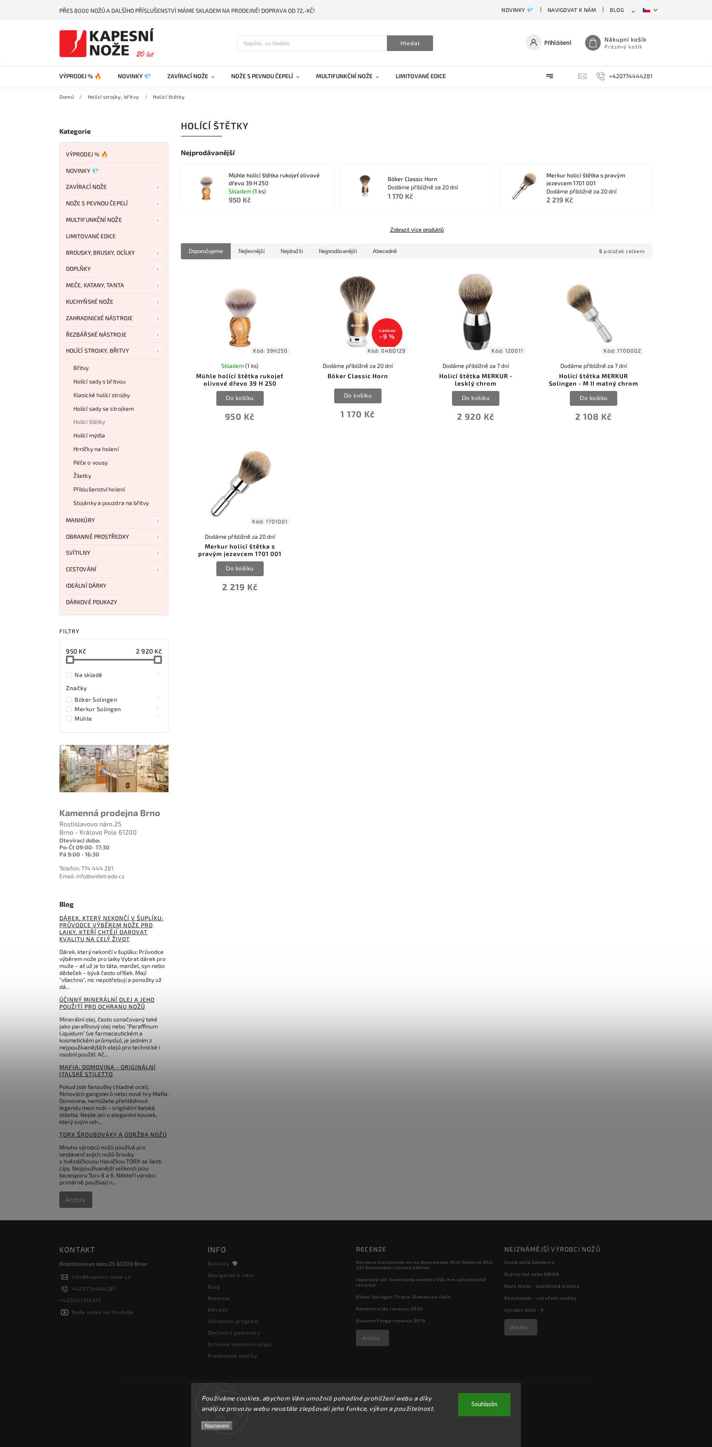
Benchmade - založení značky (540, 1297)
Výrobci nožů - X (524, 1309)
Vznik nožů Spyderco (529, 1262)
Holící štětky (89, 421)
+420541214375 (80, 1300)
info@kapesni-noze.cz (101, 1276)
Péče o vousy (90, 462)
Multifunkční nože (94, 219)
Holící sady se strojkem (103, 408)
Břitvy (81, 367)
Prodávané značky (233, 1355)
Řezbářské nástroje (96, 334)
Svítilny (78, 552)
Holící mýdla (89, 435)
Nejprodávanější (338, 251)
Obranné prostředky (97, 536)
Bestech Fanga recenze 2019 (390, 1320)
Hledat (410, 43)
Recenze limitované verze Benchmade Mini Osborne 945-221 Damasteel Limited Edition (425, 1264)
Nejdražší (292, 251)
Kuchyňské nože (89, 301)
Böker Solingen (117, 699)
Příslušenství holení (99, 489)
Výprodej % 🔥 (87, 154)
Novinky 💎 (517, 10)
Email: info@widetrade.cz (91, 875)
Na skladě (117, 674)
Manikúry (80, 519)
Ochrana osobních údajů (240, 1344)
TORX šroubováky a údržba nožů (113, 1134)
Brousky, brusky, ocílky (100, 252)
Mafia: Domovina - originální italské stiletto (107, 1070)
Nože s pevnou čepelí (97, 203)
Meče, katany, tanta (95, 284)
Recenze (219, 1298)
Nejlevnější (252, 251)
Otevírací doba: (80, 840)
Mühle (117, 718)
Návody (218, 1309)
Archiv (76, 1199)
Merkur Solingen (117, 708)
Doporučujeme (206, 251)
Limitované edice (91, 236)
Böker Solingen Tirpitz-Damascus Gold (403, 1296)
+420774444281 (94, 1288)
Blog (617, 10)
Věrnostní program (233, 1321)
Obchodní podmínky (234, 1332)
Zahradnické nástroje (99, 317)
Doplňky (78, 268)
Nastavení (217, 1426)
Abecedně (385, 251)
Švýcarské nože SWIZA (532, 1274)
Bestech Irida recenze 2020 (389, 1308)
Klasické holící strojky (101, 394)
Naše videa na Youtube (103, 1312)
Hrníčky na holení (96, 448)
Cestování (81, 568)
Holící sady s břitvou (99, 381)
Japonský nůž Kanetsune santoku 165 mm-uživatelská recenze (421, 1282)
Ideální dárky (86, 585)
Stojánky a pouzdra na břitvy (111, 502)
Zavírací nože (86, 186)
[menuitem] (84, 76)
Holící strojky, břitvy (97, 350)
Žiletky (82, 475)
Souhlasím (484, 1404)
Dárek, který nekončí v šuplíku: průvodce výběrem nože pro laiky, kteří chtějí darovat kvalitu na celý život (111, 928)
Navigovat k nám (572, 10)
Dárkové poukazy (91, 601)
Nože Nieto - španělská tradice (542, 1286)
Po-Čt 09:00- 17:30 (84, 847)
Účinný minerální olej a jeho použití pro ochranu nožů (107, 1003)
